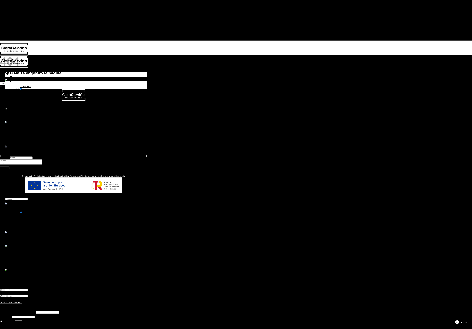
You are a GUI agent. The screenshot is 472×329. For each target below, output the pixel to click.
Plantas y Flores (22, 98)
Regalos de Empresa (24, 144)
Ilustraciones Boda (18, 274)
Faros (17, 208)
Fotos (17, 135)
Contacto (9, 20)
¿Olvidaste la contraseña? (11, 326)
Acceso (18, 321)
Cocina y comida (22, 93)
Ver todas (19, 104)
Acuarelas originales (19, 102)
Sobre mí (9, 16)
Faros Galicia (25, 87)
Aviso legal (10, 148)
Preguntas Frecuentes (14, 137)
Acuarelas (19, 133)
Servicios (9, 18)
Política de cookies (13, 143)
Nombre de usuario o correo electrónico (18, 312)
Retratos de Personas (24, 127)
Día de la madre (17, 277)
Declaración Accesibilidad (16, 146)
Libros (12, 115)
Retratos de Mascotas (24, 129)
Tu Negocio (20, 263)
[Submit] (1, 86)
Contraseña (5, 317)
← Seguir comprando (14, 35)
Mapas (18, 261)
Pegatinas (14, 118)
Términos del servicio (14, 139)
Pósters (13, 120)
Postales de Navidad (19, 149)
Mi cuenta (9, 22)
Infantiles (19, 100)
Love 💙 (18, 89)
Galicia (8, 14)
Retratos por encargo (19, 124)
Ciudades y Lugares (23, 91)
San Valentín (15, 155)
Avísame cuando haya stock (11, 302)
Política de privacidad (14, 141)
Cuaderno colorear (18, 113)
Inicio (7, 11)
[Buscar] (11, 76)
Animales (19, 96)
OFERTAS (14, 107)
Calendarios (15, 235)
